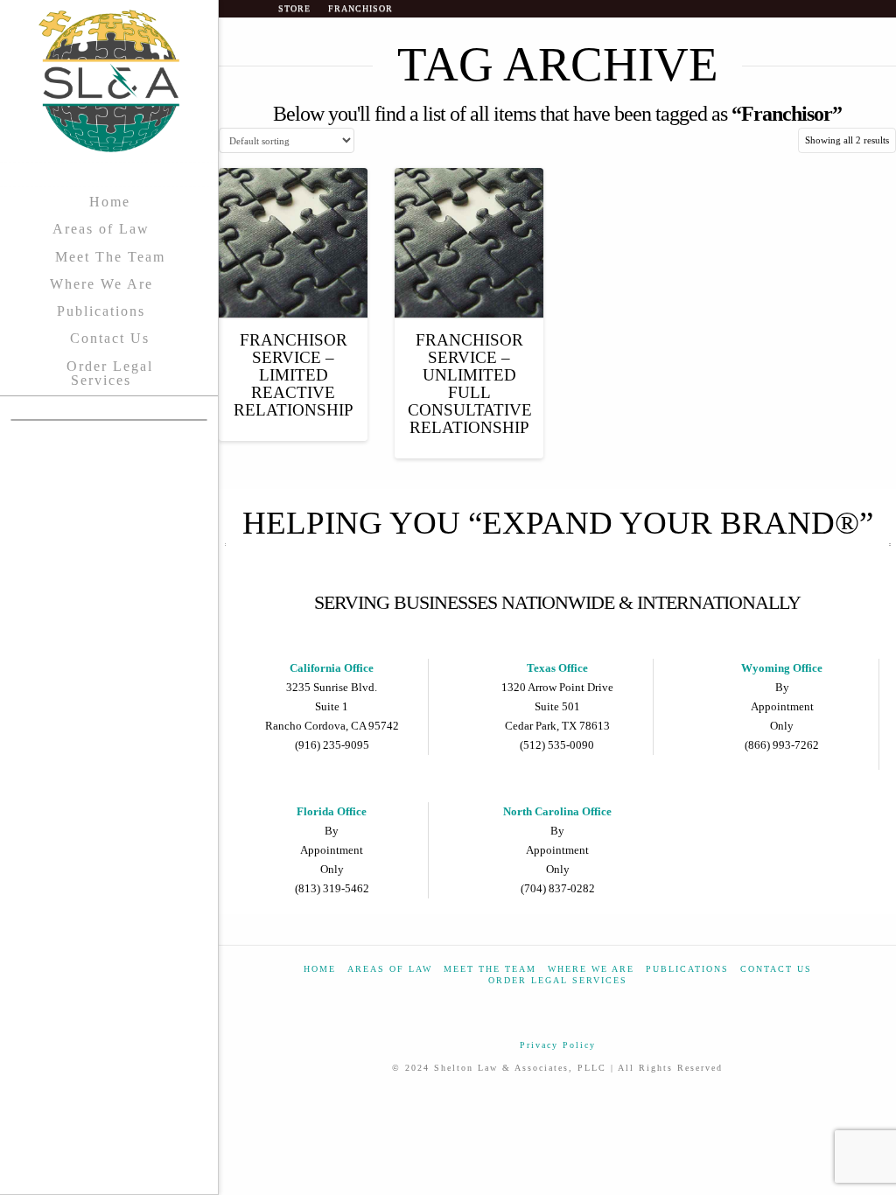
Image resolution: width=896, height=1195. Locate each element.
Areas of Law (389, 969)
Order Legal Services (557, 980)
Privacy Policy (558, 1045)
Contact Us (776, 969)
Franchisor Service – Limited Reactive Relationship (294, 375)
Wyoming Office (781, 667)
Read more (293, 288)
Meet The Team (490, 969)
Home (320, 969)
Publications (687, 969)
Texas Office (557, 667)
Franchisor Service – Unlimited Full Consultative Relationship (470, 384)
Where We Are (591, 969)
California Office (332, 667)
